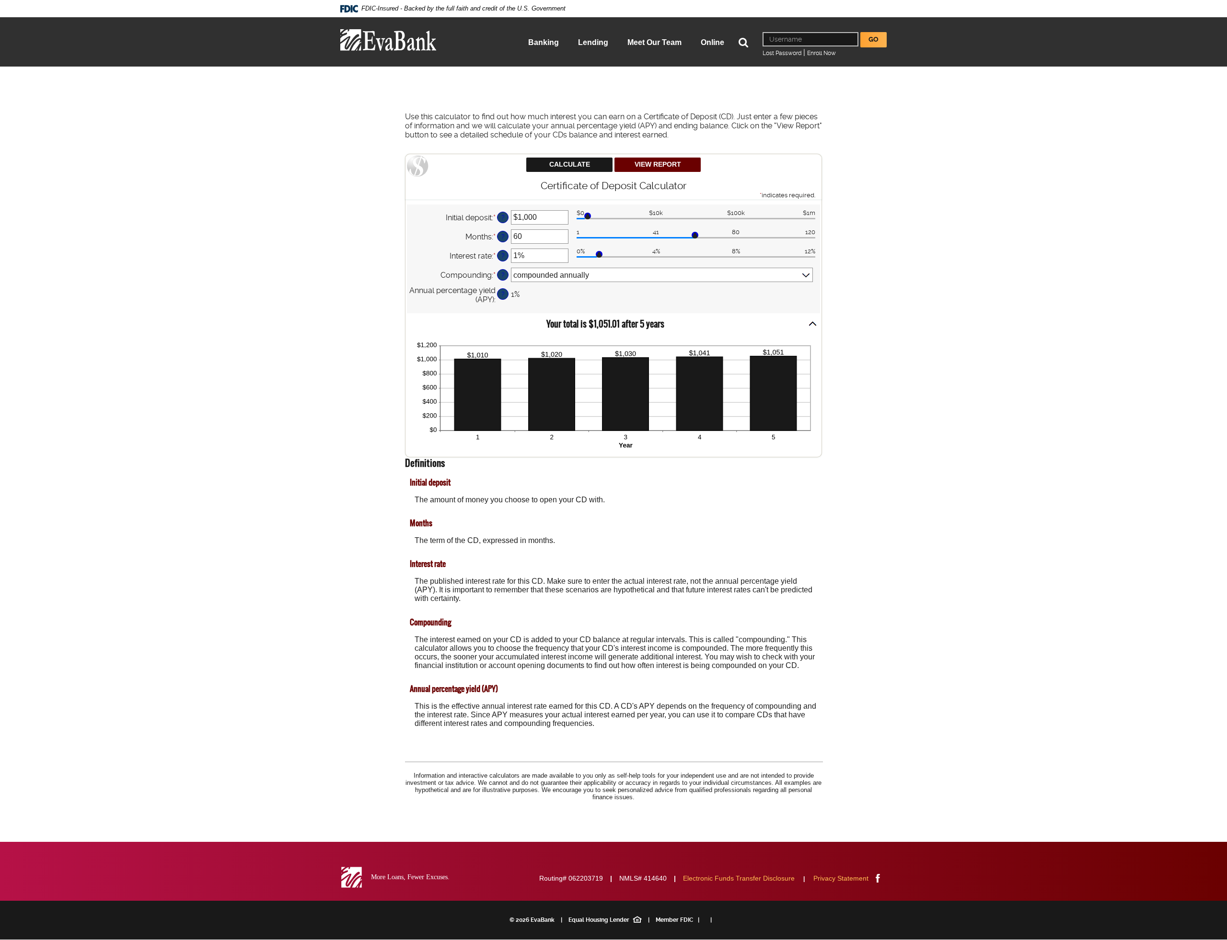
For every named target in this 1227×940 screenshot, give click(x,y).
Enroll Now (821, 53)
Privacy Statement (840, 878)
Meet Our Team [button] (654, 42)
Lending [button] (593, 42)
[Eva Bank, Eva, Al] (388, 40)
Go (873, 39)
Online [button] (712, 42)
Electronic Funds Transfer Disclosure (739, 878)
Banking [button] (543, 42)
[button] (613, 324)
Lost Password (782, 53)
